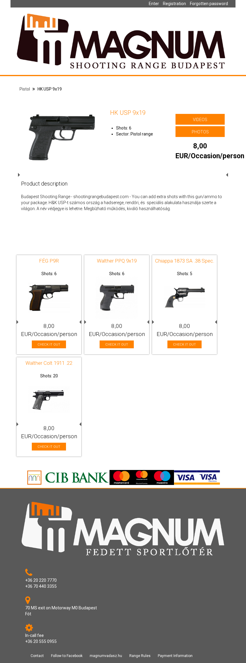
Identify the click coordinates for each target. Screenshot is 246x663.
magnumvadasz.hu (106, 656)
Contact (37, 656)
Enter (154, 3)
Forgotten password (209, 3)
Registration (174, 3)
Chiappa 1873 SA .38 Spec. (184, 261)
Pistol (25, 89)
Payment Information (175, 656)
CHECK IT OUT (49, 344)
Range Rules (140, 656)
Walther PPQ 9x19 (116, 261)
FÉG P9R (49, 261)
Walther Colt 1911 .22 (49, 363)
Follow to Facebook (66, 656)
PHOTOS (200, 131)
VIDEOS (200, 119)
